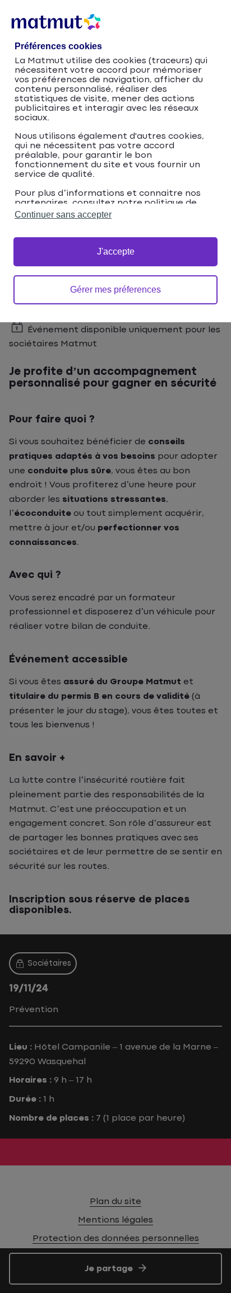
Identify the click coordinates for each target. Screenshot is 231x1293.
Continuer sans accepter (63, 214)
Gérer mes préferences (115, 289)
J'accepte (116, 251)
